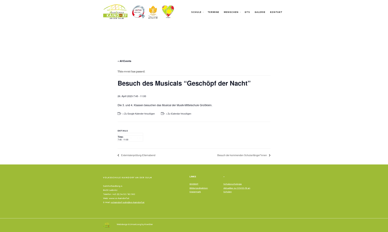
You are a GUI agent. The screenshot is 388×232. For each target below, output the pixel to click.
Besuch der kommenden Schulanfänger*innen (242, 155)
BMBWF (193, 184)
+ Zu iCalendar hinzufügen (178, 113)
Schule (196, 12)
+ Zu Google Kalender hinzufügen (138, 113)
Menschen (231, 12)
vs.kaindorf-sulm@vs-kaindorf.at (127, 202)
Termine (213, 12)
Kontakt (276, 12)
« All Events (124, 61)
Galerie (260, 12)
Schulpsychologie (232, 184)
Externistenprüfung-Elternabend (137, 155)
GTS (247, 12)
